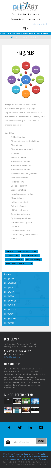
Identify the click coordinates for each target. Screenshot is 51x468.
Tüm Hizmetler (19, 14)
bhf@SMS (9, 323)
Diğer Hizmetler (29, 459)
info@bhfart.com (12, 357)
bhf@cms (10, 251)
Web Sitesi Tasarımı (13, 454)
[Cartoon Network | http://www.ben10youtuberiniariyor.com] (26, 401)
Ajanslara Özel (40, 24)
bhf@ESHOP (10, 283)
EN (39, 19)
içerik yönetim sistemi (27, 251)
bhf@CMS (9, 278)
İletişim (31, 19)
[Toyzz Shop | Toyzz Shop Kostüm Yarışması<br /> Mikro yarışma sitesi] (8, 410)
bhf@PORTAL (11, 318)
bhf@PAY (9, 314)
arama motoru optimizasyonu (19, 264)
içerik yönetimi (12, 256)
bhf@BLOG (9, 305)
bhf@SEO (9, 296)
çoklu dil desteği (33, 260)
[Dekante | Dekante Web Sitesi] (17, 401)
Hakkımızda (33, 14)
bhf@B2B (9, 287)
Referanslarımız (18, 19)
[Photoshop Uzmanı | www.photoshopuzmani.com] (17, 410)
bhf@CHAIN (10, 309)
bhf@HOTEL (10, 300)
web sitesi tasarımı (14, 260)
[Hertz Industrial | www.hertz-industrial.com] (35, 401)
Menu (26, 29)
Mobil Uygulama (25, 456)
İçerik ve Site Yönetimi (35, 454)
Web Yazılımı (9, 456)
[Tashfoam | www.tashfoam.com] (26, 410)
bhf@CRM (9, 292)
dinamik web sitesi (30, 256)
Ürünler (20, 37)
